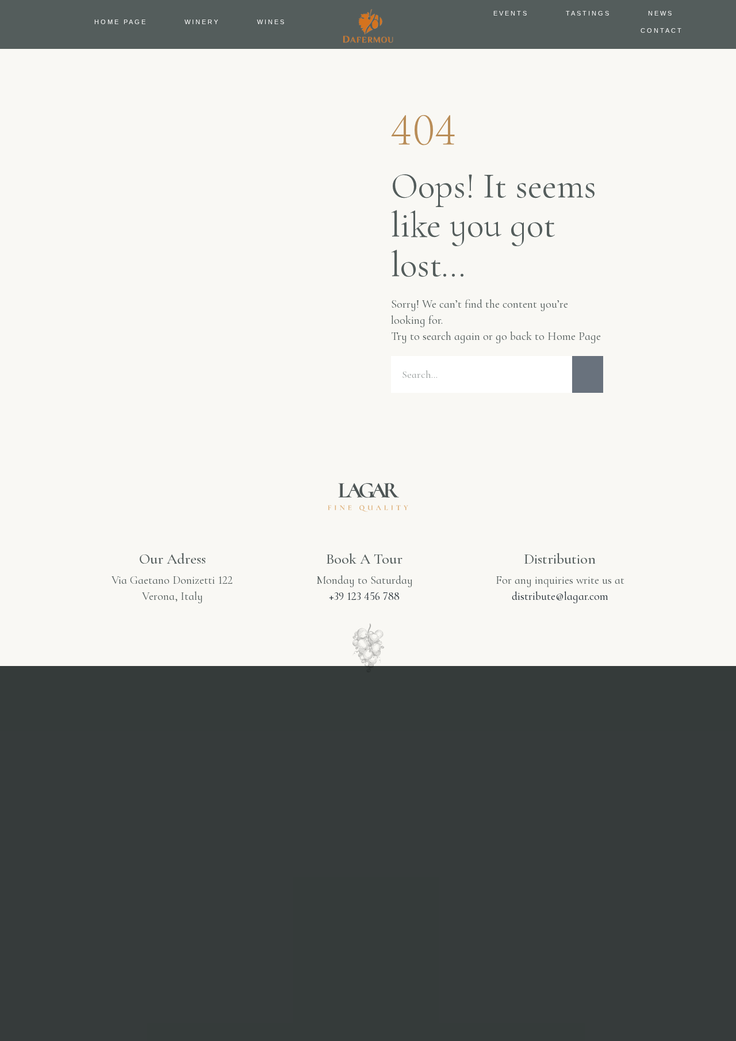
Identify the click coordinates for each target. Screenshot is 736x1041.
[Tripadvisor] (423, 920)
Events (510, 13)
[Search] (587, 374)
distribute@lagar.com (560, 596)
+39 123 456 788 (364, 596)
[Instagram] (313, 920)
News (660, 13)
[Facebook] (368, 920)
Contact (662, 30)
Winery (202, 21)
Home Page (120, 21)
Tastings (588, 13)
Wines (271, 21)
